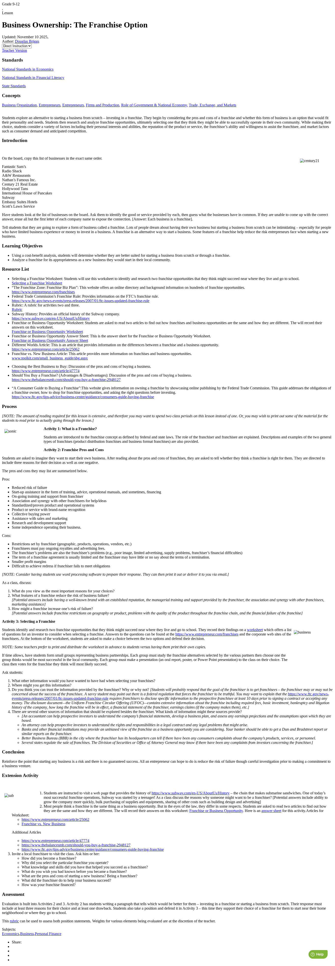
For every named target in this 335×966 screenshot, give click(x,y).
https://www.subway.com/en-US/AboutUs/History (51, 318)
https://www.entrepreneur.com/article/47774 (45, 371)
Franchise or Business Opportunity (216, 811)
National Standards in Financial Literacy (33, 78)
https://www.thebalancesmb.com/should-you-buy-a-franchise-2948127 (66, 380)
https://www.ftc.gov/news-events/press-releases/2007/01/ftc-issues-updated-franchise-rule (80, 301)
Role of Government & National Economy (154, 105)
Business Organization (19, 105)
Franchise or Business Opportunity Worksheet (47, 332)
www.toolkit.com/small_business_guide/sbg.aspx (50, 358)
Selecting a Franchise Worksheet (37, 283)
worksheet (255, 630)
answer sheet (271, 811)
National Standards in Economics (27, 69)
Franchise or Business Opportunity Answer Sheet (50, 340)
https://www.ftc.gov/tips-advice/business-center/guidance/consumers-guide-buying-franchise (83, 397)
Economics (10, 934)
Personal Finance (48, 934)
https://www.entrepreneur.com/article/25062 (45, 349)
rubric (14, 921)
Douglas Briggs (27, 41)
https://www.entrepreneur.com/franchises (43, 292)
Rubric (17, 309)
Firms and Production (102, 105)
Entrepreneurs (49, 105)
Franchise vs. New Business (43, 824)
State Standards (14, 86)
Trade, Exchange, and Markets (212, 105)
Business (27, 934)
